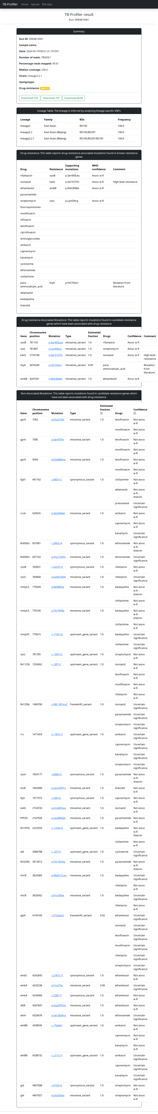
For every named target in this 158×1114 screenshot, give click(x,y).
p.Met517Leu (59, 875)
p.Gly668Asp (58, 459)
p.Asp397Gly (58, 1005)
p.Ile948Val (57, 587)
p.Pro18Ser (57, 895)
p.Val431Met (58, 577)
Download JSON (73, 98)
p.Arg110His (58, 557)
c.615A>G (56, 1085)
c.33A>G (56, 798)
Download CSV (29, 98)
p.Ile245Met (58, 513)
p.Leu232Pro (58, 788)
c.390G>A (56, 543)
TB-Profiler (10, 4)
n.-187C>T (57, 734)
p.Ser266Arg (58, 1015)
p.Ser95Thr (57, 439)
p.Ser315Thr (56, 355)
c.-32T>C (56, 851)
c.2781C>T (57, 975)
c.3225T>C (57, 567)
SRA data (47, 4)
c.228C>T (56, 995)
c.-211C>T (56, 1055)
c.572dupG (57, 915)
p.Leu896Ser (58, 818)
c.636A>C (56, 774)
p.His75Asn (55, 365)
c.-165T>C (56, 654)
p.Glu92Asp (57, 1095)
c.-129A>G (57, 828)
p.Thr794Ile (57, 610)
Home (24, 4)
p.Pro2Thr (57, 985)
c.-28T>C (56, 664)
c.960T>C (56, 479)
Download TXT (51, 98)
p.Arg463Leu (58, 808)
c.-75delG (56, 1025)
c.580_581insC (59, 704)
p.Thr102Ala (58, 861)
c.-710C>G (57, 634)
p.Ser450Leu (56, 342)
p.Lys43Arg (55, 348)
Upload (35, 4)
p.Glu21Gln (57, 419)
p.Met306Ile (55, 378)
